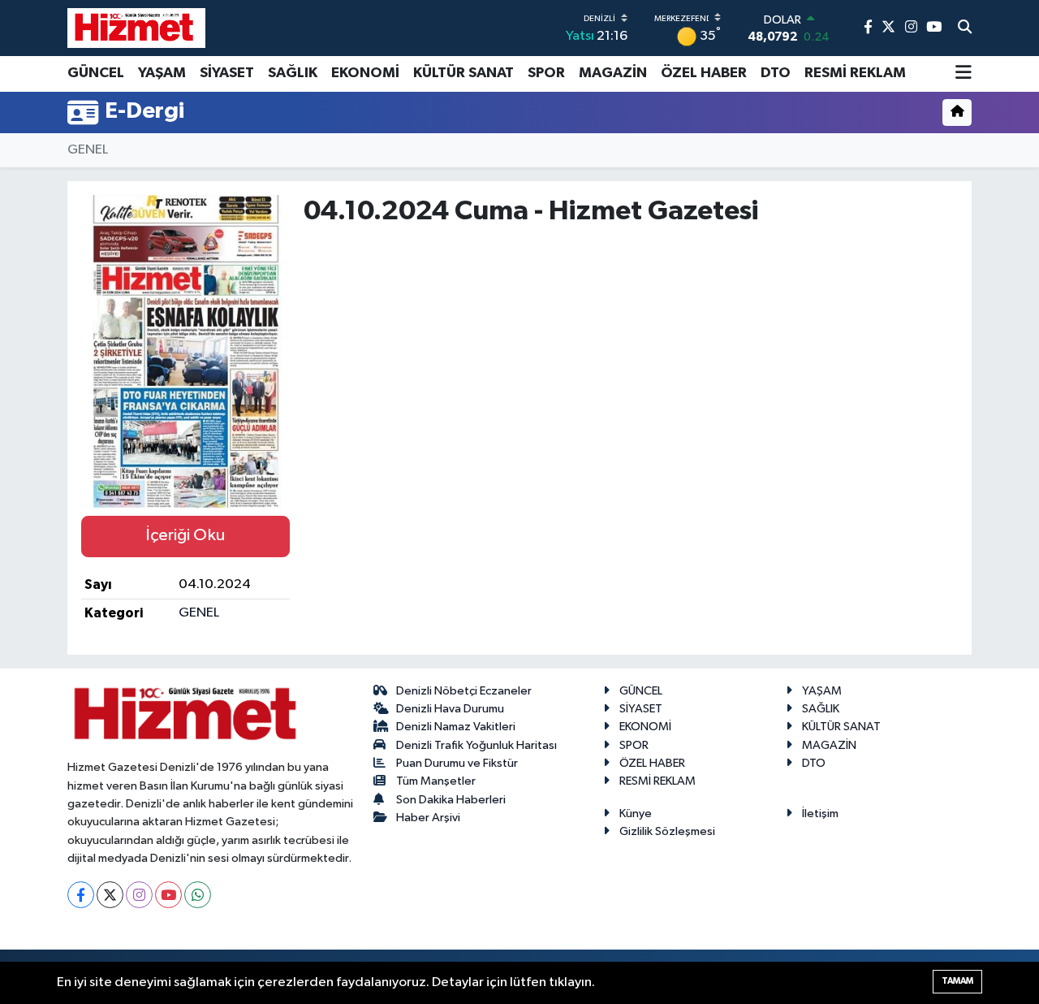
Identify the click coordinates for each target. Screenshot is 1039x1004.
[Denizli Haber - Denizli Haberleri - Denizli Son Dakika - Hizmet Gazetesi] (136, 27)
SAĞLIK (292, 73)
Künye (635, 813)
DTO (776, 73)
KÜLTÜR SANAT (463, 73)
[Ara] (965, 28)
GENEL (87, 150)
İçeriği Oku (185, 535)
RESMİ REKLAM (855, 73)
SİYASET (227, 73)
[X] (110, 894)
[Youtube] (168, 894)
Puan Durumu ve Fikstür (457, 763)
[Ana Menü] (963, 74)
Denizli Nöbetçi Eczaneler (464, 691)
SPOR (546, 73)
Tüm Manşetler (436, 781)
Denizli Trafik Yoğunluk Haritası (476, 745)
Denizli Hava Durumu (450, 709)
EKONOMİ (365, 73)
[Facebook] (80, 894)
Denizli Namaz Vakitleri (455, 727)
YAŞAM (162, 73)
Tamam (957, 980)
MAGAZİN (613, 73)
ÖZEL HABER (704, 73)
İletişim (820, 813)
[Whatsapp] (197, 894)
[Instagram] (139, 894)
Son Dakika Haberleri (451, 800)
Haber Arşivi (428, 817)
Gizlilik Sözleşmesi (667, 831)
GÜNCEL (95, 73)
